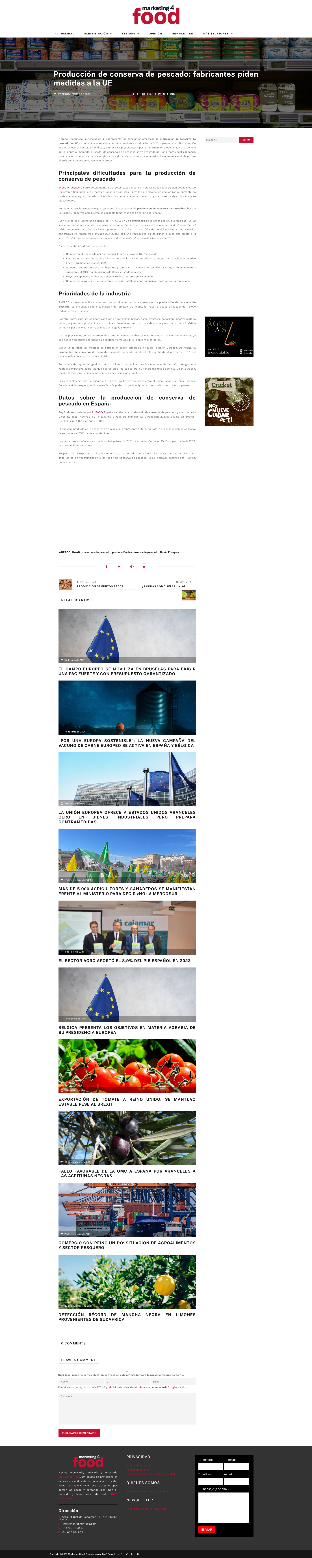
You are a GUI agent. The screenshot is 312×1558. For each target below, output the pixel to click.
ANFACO (97, 412)
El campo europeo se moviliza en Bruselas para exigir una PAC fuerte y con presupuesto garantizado (127, 671)
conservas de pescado (96, 552)
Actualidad (65, 33)
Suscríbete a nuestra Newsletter (146, 1508)
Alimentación (96, 33)
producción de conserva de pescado (135, 552)
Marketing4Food (69, 1476)
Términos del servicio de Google (158, 1387)
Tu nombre (205, 1459)
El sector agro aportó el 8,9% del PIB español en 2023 (124, 960)
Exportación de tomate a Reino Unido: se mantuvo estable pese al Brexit (127, 1101)
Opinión (155, 33)
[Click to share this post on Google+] (133, 566)
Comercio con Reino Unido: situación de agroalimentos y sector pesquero (127, 1245)
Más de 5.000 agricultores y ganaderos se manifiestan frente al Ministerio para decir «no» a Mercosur (127, 891)
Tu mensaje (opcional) (213, 1489)
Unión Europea (169, 552)
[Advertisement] (127, 509)
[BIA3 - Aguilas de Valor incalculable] (229, 336)
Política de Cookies (138, 1469)
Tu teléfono (206, 1474)
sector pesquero (72, 187)
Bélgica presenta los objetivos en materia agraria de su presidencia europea (127, 1030)
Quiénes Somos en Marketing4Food (148, 1491)
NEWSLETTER (182, 33)
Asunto (229, 1474)
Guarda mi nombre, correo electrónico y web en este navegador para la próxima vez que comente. (121, 1374)
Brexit (76, 552)
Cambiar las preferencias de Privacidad (150, 1474)
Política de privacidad (122, 1387)
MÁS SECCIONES (216, 33)
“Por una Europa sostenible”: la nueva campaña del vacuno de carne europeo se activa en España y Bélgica (127, 743)
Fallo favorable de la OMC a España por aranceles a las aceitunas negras (127, 1173)
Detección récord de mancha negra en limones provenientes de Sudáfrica (127, 1317)
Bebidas (128, 33)
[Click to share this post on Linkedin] (145, 566)
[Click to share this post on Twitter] (121, 566)
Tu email (230, 1459)
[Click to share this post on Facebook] (109, 566)
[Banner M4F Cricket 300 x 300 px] (229, 401)
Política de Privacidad (139, 1465)
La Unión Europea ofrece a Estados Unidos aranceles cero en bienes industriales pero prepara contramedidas (127, 817)
